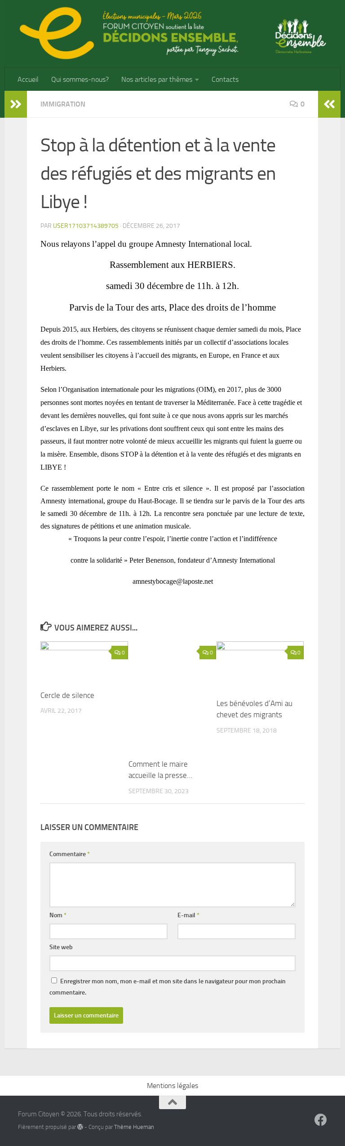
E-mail (188, 915)
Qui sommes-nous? (80, 79)
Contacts (225, 79)
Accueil (28, 79)
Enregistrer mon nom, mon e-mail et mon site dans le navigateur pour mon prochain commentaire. (167, 986)
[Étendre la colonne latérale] (15, 104)
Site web (61, 947)
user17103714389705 (86, 226)
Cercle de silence (67, 695)
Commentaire (69, 854)
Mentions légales (172, 1085)
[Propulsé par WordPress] (80, 1127)
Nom (57, 915)
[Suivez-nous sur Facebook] (320, 1120)
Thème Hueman (134, 1127)
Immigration (62, 104)
